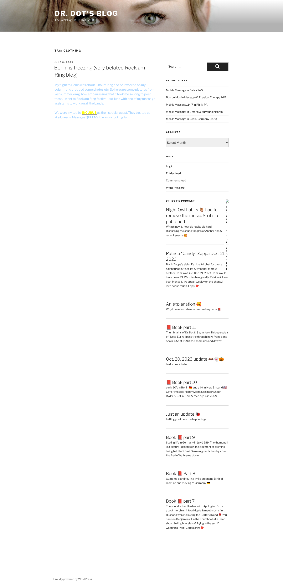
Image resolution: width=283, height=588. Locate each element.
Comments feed (176, 180)
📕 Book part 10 (181, 382)
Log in (169, 166)
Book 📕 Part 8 (180, 473)
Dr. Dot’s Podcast (180, 201)
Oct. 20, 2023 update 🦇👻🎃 (195, 359)
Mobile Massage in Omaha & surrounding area (194, 111)
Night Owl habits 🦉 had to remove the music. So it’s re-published (193, 215)
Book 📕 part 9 (180, 437)
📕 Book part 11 (181, 327)
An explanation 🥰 (183, 304)
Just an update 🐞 (183, 414)
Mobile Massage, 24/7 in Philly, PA (187, 104)
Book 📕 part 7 (180, 501)
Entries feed (173, 173)
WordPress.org (175, 187)
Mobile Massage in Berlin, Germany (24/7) (191, 118)
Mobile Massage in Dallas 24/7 (184, 90)
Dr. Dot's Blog (86, 13)
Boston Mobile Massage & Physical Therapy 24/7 (196, 97)
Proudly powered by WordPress (72, 579)
